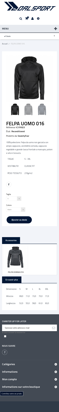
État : (8, 131)
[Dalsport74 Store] (29, 6)
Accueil (5, 43)
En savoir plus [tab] (11, 279)
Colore (9, 205)
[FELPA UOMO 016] (15, 109)
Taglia (8, 194)
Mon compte (9, 379)
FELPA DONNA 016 (16, 272)
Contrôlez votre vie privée (12, 393)
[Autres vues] (7, 110)
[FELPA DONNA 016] (16, 257)
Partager (8, 184)
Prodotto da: (11, 136)
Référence (10, 127)
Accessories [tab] (11, 240)
